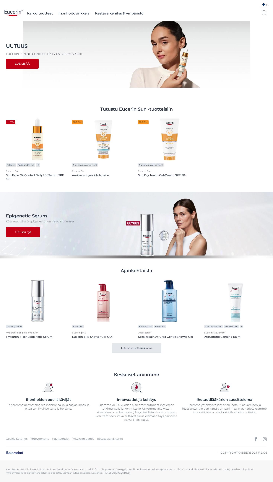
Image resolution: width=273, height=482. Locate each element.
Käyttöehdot (60, 438)
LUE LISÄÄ (22, 64)
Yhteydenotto (39, 438)
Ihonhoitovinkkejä (74, 13)
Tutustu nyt (23, 232)
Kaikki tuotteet (40, 13)
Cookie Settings (16, 438)
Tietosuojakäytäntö (110, 438)
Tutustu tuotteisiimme (136, 348)
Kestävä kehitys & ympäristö (119, 13)
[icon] (256, 439)
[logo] (13, 13)
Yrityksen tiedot (83, 438)
